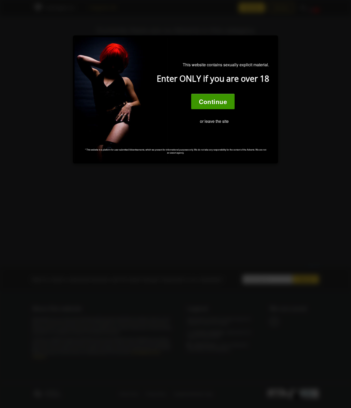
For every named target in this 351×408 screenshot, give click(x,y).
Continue (213, 101)
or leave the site (214, 121)
